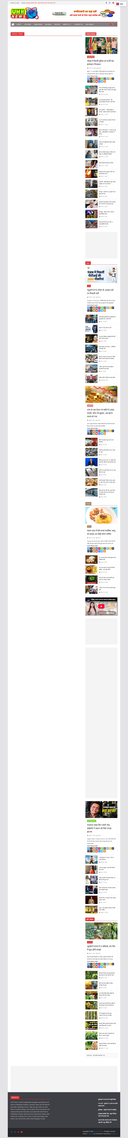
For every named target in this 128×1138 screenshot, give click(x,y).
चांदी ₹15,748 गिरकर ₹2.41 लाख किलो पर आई (107, 471)
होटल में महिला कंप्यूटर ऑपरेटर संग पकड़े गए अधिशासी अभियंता (107, 153)
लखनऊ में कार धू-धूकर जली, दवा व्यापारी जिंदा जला (107, 172)
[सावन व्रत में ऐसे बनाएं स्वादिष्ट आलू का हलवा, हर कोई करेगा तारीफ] (101, 515)
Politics (57, 24)
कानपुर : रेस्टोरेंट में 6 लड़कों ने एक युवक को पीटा (107, 193)
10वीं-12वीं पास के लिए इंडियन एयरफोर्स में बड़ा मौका (106, 367)
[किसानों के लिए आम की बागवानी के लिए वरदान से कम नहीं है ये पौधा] (91, 975)
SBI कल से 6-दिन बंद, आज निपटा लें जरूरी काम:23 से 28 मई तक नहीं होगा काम (107, 492)
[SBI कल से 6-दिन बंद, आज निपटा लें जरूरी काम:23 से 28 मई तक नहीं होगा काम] (91, 493)
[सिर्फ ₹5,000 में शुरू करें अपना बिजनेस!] (91, 442)
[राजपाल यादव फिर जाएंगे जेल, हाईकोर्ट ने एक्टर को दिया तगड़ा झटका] (101, 809)
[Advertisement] (101, 245)
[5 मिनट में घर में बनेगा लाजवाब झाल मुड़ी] (91, 589)
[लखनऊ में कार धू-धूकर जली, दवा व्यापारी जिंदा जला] (91, 173)
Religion (48, 24)
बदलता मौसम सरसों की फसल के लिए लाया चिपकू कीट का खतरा (107, 1024)
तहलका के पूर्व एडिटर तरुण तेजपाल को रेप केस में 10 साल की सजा (107, 203)
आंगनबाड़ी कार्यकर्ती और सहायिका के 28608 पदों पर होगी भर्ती (107, 318)
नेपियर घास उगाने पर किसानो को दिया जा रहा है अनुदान (106, 1034)
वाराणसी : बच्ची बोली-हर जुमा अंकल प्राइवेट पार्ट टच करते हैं (107, 183)
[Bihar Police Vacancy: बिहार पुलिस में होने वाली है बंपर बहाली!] (91, 358)
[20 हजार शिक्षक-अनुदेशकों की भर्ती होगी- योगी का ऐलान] (91, 338)
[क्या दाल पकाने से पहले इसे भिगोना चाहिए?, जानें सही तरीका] (91, 569)
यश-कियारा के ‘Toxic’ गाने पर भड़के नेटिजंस (106, 858)
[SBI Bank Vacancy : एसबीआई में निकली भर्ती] (91, 348)
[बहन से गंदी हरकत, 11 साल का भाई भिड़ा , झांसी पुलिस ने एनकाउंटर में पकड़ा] (91, 133)
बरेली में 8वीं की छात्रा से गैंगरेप (106, 163)
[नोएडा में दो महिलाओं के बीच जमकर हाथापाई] (91, 144)
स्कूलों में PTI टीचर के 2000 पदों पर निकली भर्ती (100, 291)
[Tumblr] (113, 79)
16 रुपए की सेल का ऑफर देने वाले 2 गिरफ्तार (107, 121)
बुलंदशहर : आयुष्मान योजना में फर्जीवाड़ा (35, 3)
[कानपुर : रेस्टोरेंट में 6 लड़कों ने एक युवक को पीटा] (91, 194)
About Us (66, 24)
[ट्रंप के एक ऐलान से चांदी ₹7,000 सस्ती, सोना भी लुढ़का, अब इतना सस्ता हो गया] (101, 394)
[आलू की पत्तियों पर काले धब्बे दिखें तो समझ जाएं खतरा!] (91, 1045)
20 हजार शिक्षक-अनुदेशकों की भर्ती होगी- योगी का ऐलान (107, 337)
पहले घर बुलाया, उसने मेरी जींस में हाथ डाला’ (107, 868)
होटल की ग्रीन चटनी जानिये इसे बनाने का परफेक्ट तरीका (106, 578)
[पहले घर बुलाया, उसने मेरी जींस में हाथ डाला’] (91, 869)
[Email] (94, 81)
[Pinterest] (99, 79)
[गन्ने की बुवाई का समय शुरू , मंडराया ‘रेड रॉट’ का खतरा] (91, 1015)
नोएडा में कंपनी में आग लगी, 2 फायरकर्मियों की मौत (106, 223)
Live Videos (89, 24)
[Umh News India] (13, 24)
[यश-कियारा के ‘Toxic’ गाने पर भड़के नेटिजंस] (91, 859)
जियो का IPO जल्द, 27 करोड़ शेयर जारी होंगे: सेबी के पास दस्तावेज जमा (107, 461)
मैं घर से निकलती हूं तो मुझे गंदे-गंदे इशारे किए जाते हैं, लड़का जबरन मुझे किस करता (107, 90)
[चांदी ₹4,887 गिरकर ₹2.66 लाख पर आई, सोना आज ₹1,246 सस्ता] (91, 482)
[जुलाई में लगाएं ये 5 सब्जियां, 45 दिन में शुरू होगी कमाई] (101, 930)
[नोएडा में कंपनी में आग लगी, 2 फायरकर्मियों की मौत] (91, 224)
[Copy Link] (110, 79)
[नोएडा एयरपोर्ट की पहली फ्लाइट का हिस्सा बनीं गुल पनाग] (91, 880)
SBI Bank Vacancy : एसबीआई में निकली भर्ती (107, 347)
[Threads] (91, 81)
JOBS (89, 286)
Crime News (38, 24)
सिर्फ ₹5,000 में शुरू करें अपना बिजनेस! (106, 441)
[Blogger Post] (105, 79)
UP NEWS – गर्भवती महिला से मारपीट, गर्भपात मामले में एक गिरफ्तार (107, 111)
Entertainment (91, 821)
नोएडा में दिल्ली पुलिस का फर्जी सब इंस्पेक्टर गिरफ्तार (100, 62)
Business (90, 405)
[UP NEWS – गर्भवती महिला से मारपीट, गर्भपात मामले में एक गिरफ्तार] (91, 112)
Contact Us (78, 24)
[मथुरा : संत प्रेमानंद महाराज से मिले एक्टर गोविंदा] (91, 910)
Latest (19, 24)
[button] (70, 24)
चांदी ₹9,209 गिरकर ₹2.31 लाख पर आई (107, 451)
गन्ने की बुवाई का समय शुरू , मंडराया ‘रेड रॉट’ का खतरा (105, 1014)
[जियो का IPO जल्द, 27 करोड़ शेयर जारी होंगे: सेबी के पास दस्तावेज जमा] (91, 462)
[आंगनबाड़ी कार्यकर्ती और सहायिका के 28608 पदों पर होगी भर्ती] (91, 319)
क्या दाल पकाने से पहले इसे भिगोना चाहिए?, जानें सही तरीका (107, 568)
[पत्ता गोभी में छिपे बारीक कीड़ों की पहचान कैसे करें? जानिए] (91, 995)
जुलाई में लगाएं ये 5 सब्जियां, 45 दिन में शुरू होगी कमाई (101, 948)
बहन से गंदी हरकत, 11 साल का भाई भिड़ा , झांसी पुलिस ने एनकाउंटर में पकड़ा (107, 132)
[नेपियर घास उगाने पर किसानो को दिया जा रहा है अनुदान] (91, 1035)
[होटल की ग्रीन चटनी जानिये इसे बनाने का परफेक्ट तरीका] (91, 579)
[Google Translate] (107, 79)
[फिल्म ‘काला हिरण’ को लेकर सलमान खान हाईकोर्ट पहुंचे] (91, 890)
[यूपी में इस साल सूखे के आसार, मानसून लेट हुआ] (91, 985)
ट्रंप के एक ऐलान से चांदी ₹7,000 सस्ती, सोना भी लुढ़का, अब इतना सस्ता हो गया (100, 413)
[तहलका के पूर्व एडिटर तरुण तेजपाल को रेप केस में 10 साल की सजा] (91, 204)
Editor (99, 68)
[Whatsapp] (102, 79)
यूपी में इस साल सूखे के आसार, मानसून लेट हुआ (106, 984)
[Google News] (99, 81)
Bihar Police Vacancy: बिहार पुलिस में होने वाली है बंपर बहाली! (107, 357)
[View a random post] (115, 24)
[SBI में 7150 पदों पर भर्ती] (91, 329)
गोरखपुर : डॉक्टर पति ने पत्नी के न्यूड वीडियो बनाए (106, 213)
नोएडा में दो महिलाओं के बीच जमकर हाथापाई (107, 143)
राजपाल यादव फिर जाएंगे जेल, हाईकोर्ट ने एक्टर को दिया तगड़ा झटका (99, 828)
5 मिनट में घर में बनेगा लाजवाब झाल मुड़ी (107, 588)
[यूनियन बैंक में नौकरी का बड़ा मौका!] (91, 379)
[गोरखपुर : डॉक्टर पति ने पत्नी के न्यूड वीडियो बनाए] (91, 214)
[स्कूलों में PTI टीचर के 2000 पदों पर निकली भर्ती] (101, 274)
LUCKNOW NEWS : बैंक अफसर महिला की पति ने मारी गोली (107, 101)
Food (89, 526)
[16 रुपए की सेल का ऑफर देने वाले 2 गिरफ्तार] (91, 122)
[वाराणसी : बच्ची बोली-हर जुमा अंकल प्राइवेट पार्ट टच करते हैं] (91, 184)
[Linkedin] (96, 79)
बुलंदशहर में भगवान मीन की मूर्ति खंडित (107, 1099)
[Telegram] (102, 81)
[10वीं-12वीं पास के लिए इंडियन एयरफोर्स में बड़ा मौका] (91, 369)
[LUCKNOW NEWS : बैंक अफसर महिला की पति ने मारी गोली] (91, 102)
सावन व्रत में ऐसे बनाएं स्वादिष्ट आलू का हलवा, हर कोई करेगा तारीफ (101, 532)
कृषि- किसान (90, 942)
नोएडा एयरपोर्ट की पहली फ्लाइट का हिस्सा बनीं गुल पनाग (107, 878)
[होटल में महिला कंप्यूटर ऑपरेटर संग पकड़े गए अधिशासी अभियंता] (91, 154)
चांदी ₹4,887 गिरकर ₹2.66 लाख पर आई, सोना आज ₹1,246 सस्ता (107, 481)
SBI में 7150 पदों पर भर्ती (105, 328)
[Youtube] (96, 81)
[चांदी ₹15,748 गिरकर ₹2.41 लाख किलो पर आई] (91, 472)
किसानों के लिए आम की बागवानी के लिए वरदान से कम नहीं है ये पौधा (107, 974)
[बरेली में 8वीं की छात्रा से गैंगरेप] (91, 164)
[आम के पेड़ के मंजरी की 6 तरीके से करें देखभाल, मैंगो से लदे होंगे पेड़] (91, 1005)
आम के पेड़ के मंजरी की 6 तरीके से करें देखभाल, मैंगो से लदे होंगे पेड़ (107, 1004)
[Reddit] (94, 79)
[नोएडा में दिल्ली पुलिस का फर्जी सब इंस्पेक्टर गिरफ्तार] (101, 45)
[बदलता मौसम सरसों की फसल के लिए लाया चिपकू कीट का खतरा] (91, 1025)
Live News (27, 24)
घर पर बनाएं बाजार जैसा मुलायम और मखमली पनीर (107, 558)
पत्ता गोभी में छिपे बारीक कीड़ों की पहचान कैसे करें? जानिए (106, 994)
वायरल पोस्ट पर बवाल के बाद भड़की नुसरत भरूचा (107, 899)
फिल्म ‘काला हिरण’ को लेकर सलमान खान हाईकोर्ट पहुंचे (107, 888)
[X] (91, 79)
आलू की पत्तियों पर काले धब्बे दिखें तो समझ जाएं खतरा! (107, 1044)
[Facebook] (88, 79)
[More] (105, 81)
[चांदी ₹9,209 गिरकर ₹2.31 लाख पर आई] (91, 452)
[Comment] (88, 81)
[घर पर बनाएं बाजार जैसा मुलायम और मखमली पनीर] (91, 559)
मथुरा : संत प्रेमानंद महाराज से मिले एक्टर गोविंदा (107, 909)
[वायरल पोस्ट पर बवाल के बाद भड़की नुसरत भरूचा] (91, 900)
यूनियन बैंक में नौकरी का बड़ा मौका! (107, 377)
